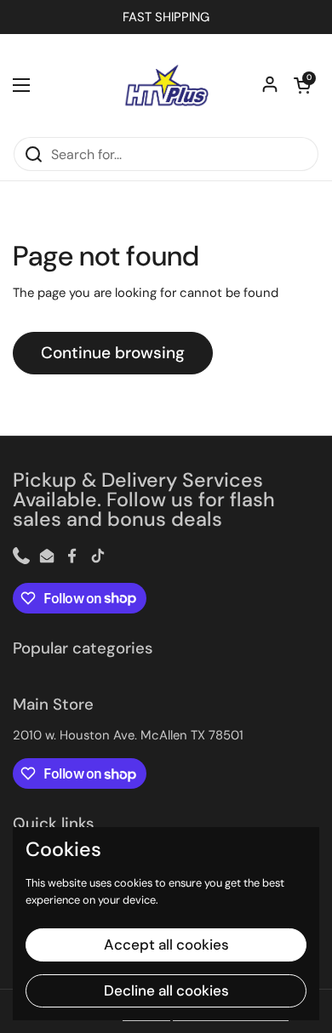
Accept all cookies (166, 944)
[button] (302, 85)
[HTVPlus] (166, 85)
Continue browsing (113, 352)
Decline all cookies (166, 990)
